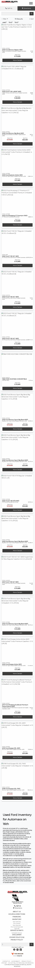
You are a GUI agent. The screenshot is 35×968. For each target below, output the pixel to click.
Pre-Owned (16, 923)
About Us (17, 911)
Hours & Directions (16, 914)
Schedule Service (17, 933)
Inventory (16, 919)
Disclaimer (16, 935)
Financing (17, 917)
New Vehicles (17, 921)
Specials (16, 928)
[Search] (32, 13)
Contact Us (6, 961)
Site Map (4, 963)
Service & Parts (16, 930)
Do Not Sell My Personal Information (20, 963)
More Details (17, 60)
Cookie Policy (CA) (16, 937)
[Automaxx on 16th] (9, 2)
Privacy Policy (17, 940)
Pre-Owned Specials (17, 927)
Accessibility (15, 961)
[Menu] (31, 3)
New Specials (17, 925)
